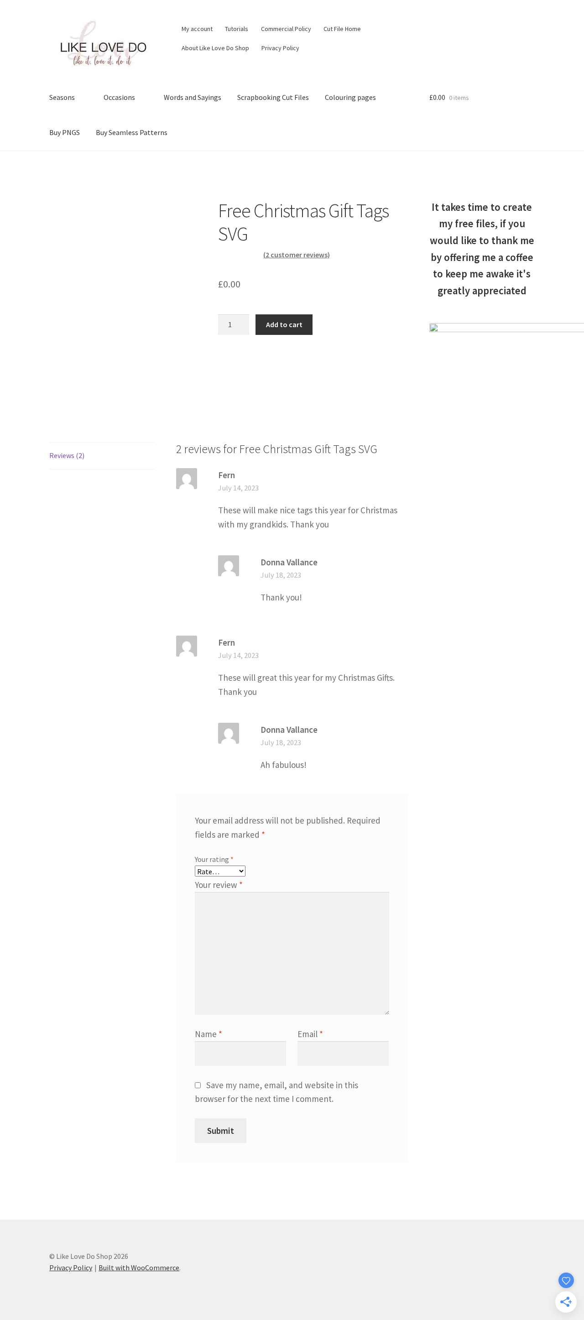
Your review (219, 884)
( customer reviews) (296, 254)
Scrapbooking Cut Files (273, 97)
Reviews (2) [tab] (66, 455)
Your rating (214, 859)
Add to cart (284, 324)
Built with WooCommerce (139, 1267)
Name (208, 1033)
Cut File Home (342, 29)
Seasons (62, 97)
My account (197, 29)
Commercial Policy (286, 29)
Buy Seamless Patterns (131, 132)
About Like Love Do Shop (215, 48)
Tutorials (236, 29)
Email (310, 1033)
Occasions (119, 97)
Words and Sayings (192, 97)
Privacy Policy (280, 48)
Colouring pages (350, 97)
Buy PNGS (64, 132)
